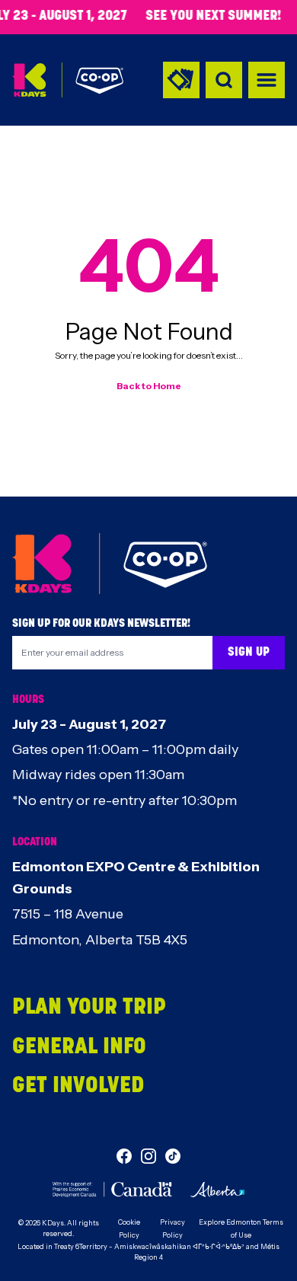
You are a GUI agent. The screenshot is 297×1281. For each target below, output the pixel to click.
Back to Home (149, 385)
